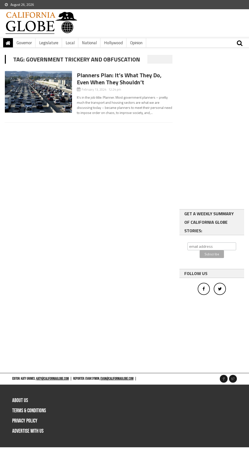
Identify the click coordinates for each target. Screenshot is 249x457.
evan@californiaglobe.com (116, 378)
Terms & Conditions (29, 410)
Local (70, 43)
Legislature (48, 43)
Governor (24, 43)
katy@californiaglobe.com (52, 378)
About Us (20, 400)
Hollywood (113, 43)
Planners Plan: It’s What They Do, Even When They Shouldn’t (119, 78)
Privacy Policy (24, 421)
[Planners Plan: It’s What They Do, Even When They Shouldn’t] (38, 92)
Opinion (136, 43)
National (89, 43)
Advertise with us (28, 431)
